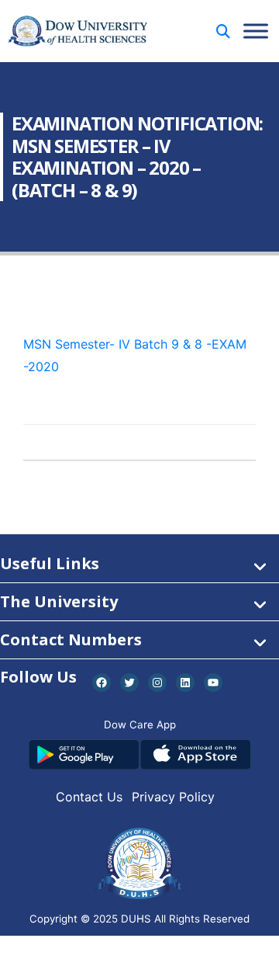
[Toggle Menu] (255, 30)
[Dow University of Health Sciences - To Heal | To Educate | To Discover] (77, 31)
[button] (223, 31)
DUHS (136, 918)
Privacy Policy (173, 796)
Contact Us (89, 796)
